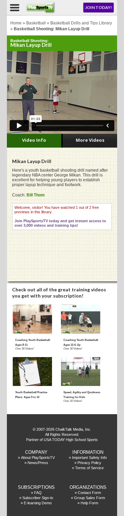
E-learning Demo (38, 503)
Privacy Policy (89, 463)
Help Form (89, 503)
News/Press (38, 463)
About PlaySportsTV (38, 457)
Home (16, 23)
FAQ (38, 493)
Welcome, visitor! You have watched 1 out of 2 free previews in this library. (60, 216)
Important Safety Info (89, 457)
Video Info (34, 140)
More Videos (90, 140)
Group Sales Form (89, 498)
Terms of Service (89, 468)
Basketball (36, 23)
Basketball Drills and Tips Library (81, 23)
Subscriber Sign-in (37, 498)
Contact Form (89, 493)
